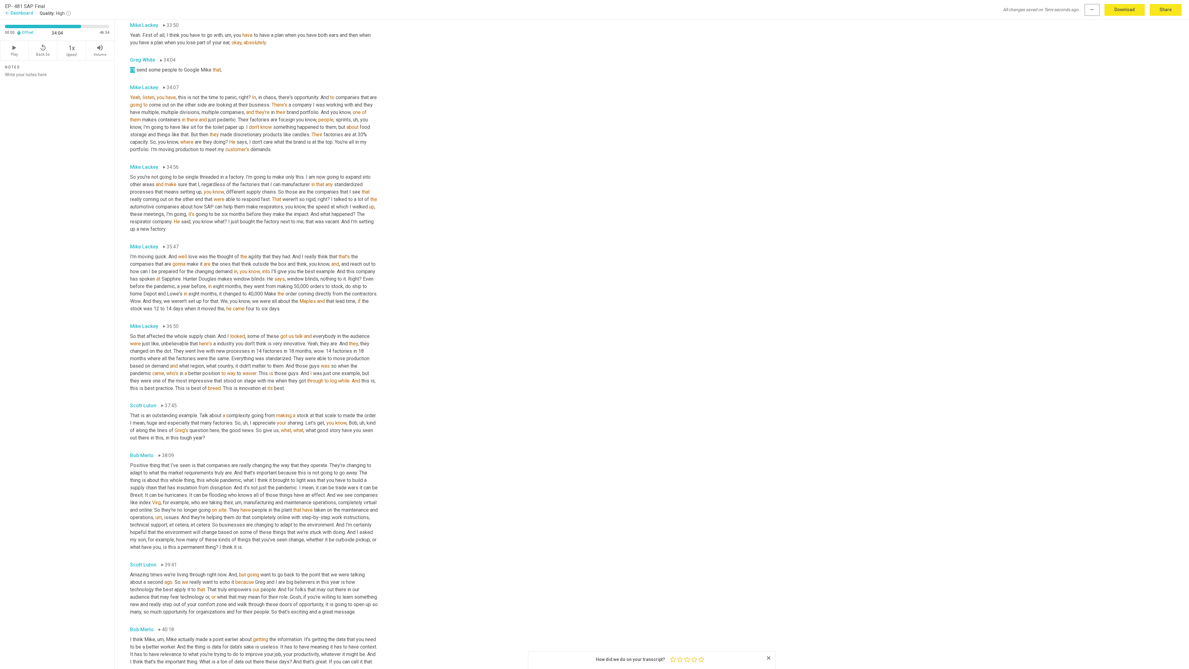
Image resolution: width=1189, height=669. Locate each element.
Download (1124, 9)
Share (1166, 9)
